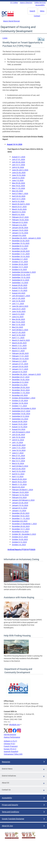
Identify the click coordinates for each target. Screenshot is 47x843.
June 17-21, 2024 (18, 447)
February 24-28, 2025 (20, 353)
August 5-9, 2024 (18, 429)
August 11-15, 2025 (19, 290)
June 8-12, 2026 (18, 178)
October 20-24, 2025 (20, 264)
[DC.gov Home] (7, 16)
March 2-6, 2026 (18, 214)
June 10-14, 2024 (18, 450)
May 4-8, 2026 (17, 191)
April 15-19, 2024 (18, 471)
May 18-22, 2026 (18, 185)
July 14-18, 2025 (18, 301)
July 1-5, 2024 (17, 442)
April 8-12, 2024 (18, 474)
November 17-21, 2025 (21, 254)
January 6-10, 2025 (19, 371)
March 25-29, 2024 (19, 479)
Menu (42, 11)
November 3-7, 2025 (20, 259)
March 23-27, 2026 (19, 206)
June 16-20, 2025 (18, 311)
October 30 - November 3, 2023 (24, 534)
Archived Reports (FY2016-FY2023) (21, 549)
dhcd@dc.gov (14, 724)
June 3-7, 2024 (17, 453)
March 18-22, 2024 (19, 482)
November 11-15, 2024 (21, 392)
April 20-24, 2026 (18, 196)
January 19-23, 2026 (20, 230)
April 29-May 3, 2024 (20, 466)
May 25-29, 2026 (18, 183)
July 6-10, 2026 (18, 167)
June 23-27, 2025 (18, 309)
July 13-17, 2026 (18, 164)
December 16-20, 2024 (20, 379)
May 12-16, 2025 (18, 324)
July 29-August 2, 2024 (21, 432)
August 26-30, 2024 (19, 421)
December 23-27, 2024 (20, 377)
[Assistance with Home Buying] (16, 617)
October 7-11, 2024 (19, 406)
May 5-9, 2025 (17, 327)
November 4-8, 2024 (20, 395)
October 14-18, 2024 (20, 403)
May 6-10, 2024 (18, 463)
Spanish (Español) (11, 751)
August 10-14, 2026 (14, 144)
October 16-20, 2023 (20, 539)
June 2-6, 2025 (17, 316)
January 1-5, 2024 (19, 510)
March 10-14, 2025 (19, 348)
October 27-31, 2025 (20, 261)
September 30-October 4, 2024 (24, 408)
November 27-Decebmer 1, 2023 (24, 523)
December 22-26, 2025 (20, 240)
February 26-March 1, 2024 (22, 489)
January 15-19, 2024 (20, 505)
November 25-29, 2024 (21, 387)
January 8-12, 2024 (19, 508)
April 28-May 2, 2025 (20, 330)
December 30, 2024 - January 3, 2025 (26, 374)
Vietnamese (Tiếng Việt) (13, 754)
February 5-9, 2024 (19, 497)
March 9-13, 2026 (19, 212)
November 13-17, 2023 (21, 529)
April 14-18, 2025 (18, 335)
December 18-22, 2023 (20, 516)
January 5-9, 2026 (19, 235)
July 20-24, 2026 (18, 162)
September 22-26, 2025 (21, 275)
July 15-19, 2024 (18, 437)
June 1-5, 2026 (17, 180)
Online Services (40, 2)
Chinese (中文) (9, 743)
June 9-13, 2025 (18, 314)
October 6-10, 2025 (19, 269)
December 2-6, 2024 (19, 385)
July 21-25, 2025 (18, 298)
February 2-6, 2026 (19, 225)
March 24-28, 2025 (19, 343)
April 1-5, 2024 (17, 476)
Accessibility (40, 5)
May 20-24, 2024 (18, 458)
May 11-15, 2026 (18, 188)
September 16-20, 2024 (21, 413)
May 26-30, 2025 (18, 319)
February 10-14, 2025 (20, 358)
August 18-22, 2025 (19, 288)
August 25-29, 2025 (19, 285)
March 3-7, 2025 (18, 351)
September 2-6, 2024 (20, 419)
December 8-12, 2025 (20, 246)
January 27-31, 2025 (20, 364)
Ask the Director (10, 734)
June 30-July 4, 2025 (20, 306)
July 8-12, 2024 (18, 440)
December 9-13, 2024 (20, 382)
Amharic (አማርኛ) (10, 741)
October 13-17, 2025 (20, 267)
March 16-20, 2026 (19, 209)
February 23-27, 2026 (20, 217)
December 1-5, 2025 (19, 248)
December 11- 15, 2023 (21, 518)
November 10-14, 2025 (21, 256)
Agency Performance (12, 737)
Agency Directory (26, 2)
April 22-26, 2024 (18, 468)
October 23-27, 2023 (20, 537)
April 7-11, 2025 (18, 337)
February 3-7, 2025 (19, 361)
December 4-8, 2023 (19, 521)
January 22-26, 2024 (20, 502)
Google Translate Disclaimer (13, 819)
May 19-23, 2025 (18, 322)
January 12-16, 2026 (20, 233)
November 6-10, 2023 (20, 531)
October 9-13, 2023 (19, 542)
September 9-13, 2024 (20, 416)
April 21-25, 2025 (18, 332)
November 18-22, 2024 (21, 390)
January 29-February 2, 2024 (23, 500)
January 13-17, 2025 (20, 369)
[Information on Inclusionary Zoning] (16, 581)
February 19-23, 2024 (20, 492)
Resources (6, 762)
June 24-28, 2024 (18, 445)
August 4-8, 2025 (18, 293)
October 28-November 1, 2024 (23, 398)
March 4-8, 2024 (18, 487)
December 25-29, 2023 (20, 513)
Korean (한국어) (10, 749)
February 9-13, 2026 (20, 222)
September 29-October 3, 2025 (24, 272)
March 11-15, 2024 (19, 484)
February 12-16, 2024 (20, 495)
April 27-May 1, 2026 (20, 193)
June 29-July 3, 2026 (20, 170)
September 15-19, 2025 (21, 277)
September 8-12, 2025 (20, 280)
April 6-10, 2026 (18, 201)
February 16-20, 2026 (20, 219)
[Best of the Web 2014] (12, 839)
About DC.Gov (7, 826)
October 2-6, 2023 (19, 544)
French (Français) (11, 746)
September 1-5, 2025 (20, 282)
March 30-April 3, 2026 (21, 204)
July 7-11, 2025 (18, 303)
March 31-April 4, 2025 (21, 340)
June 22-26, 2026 (18, 172)
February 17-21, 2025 (20, 356)
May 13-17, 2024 (18, 461)
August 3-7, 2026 (18, 157)
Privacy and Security (10, 805)
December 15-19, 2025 (20, 243)
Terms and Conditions (10, 812)
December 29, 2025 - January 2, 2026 (26, 238)
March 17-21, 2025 (19, 345)
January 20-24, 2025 (20, 366)
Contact (37, 16)
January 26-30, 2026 (20, 227)
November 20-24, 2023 (21, 526)
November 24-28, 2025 (21, 251)
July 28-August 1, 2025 (21, 295)
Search (32, 11)
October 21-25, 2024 (20, 400)
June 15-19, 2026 (18, 175)
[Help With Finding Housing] (16, 653)
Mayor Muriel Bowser (11, 21)
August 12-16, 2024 (19, 426)
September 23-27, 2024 (21, 411)
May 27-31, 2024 (18, 455)
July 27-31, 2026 (18, 159)
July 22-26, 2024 (18, 434)
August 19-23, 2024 (19, 424)
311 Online (14, 2)
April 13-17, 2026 (18, 199)
